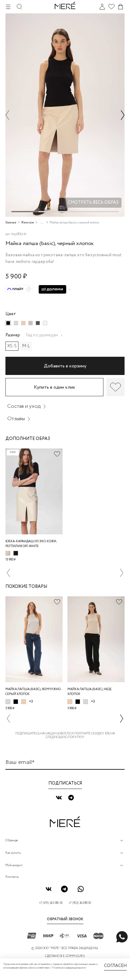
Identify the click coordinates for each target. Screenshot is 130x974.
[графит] (38, 323)
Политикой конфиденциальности (69, 968)
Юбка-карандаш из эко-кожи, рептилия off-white (31, 544)
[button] (7, 115)
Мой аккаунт (14, 865)
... (42, 222)
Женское (27, 222)
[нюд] (23, 323)
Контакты (12, 877)
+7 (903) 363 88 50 (80, 903)
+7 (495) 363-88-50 (51, 903)
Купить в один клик (54, 387)
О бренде (11, 840)
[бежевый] (30, 323)
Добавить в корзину (65, 366)
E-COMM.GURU (74, 956)
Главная (10, 222)
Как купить (13, 853)
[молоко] (45, 323)
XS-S (12, 346)
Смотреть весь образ (93, 202)
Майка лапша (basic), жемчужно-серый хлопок (33, 691)
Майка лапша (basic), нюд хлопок (89, 691)
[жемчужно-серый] (16, 323)
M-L (26, 346)
